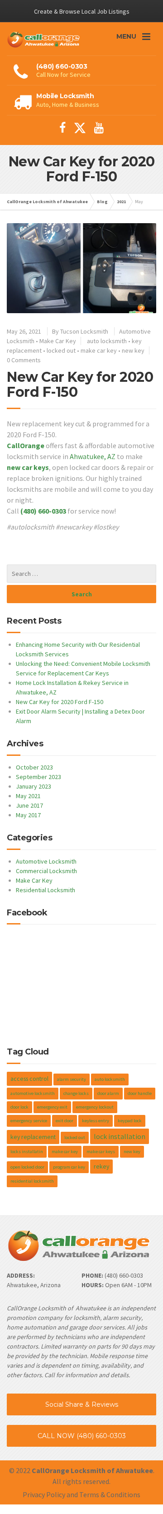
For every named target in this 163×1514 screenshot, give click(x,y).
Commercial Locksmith (46, 871)
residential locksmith (32, 1181)
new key (133, 350)
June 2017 (29, 805)
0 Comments (24, 360)
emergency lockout (95, 1107)
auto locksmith (107, 341)
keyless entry (95, 1121)
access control (29, 1078)
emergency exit (52, 1107)
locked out (61, 350)
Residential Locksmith (45, 890)
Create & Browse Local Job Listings (81, 11)
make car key (99, 350)
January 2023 (33, 786)
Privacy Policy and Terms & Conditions (81, 1494)
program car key (69, 1167)
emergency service (28, 1121)
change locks (76, 1093)
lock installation (119, 1136)
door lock (19, 1107)
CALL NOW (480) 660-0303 (82, 1436)
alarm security (71, 1079)
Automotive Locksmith (46, 861)
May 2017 (28, 815)
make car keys (100, 1151)
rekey (101, 1166)
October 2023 (34, 767)
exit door (64, 1121)
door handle (140, 1093)
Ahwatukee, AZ (92, 456)
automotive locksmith (32, 1093)
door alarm (108, 1093)
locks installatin (26, 1151)
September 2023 (38, 777)
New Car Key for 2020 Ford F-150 (80, 384)
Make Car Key (57, 341)
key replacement (33, 1137)
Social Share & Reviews (81, 1404)
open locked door (27, 1167)
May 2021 (28, 796)
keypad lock (130, 1121)
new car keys (28, 467)
